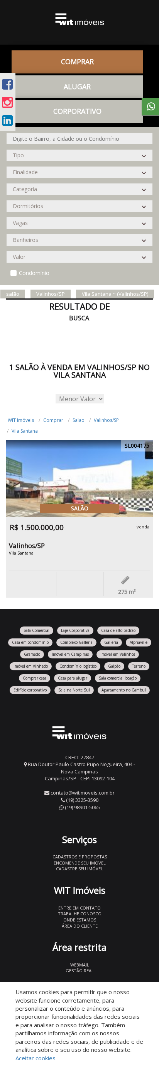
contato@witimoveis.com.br (83, 792)
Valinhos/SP (106, 420)
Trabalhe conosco (79, 913)
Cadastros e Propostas (79, 857)
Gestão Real (80, 970)
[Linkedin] (7, 120)
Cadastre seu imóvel (79, 868)
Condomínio (34, 273)
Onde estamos (79, 920)
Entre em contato (79, 908)
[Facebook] (7, 84)
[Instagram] (7, 102)
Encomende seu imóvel (80, 863)
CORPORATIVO (77, 111)
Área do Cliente (80, 926)
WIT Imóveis (21, 420)
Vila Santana (25, 431)
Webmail (79, 965)
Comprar (53, 420)
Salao (79, 420)
